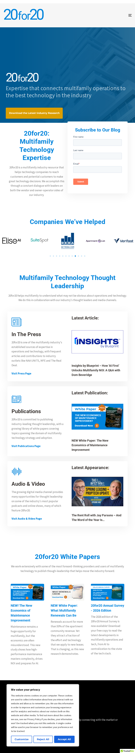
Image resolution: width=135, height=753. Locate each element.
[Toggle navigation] (110, 15)
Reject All (43, 739)
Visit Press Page (21, 373)
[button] (50, 256)
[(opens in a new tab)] (97, 417)
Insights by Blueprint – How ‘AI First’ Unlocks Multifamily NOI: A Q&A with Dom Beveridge (96, 370)
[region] (43, 715)
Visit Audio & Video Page (27, 518)
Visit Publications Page (26, 446)
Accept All (64, 739)
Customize (21, 739)
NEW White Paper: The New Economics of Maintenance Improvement (90, 445)
